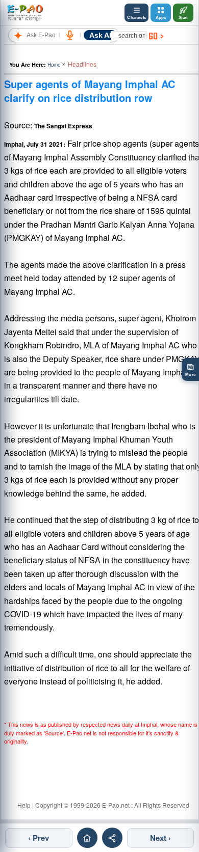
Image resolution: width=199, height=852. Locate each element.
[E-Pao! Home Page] (25, 12)
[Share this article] (112, 838)
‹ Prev (38, 837)
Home (53, 64)
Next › (160, 837)
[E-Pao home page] (87, 838)
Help (24, 805)
